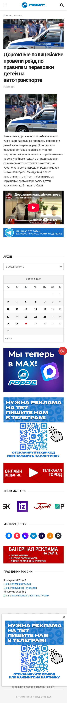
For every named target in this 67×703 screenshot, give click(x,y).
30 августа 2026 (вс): (14, 580)
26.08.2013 (8, 87)
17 (8, 316)
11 (17, 309)
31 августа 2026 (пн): (14, 591)
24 (8, 323)
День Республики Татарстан (20, 587)
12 (26, 309)
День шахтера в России (17, 584)
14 (45, 309)
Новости (18, 15)
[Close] (64, 617)
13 (35, 309)
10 (8, 309)
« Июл (8, 338)
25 (17, 323)
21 (45, 316)
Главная (7, 15)
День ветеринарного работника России (26, 595)
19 (26, 316)
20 (35, 316)
